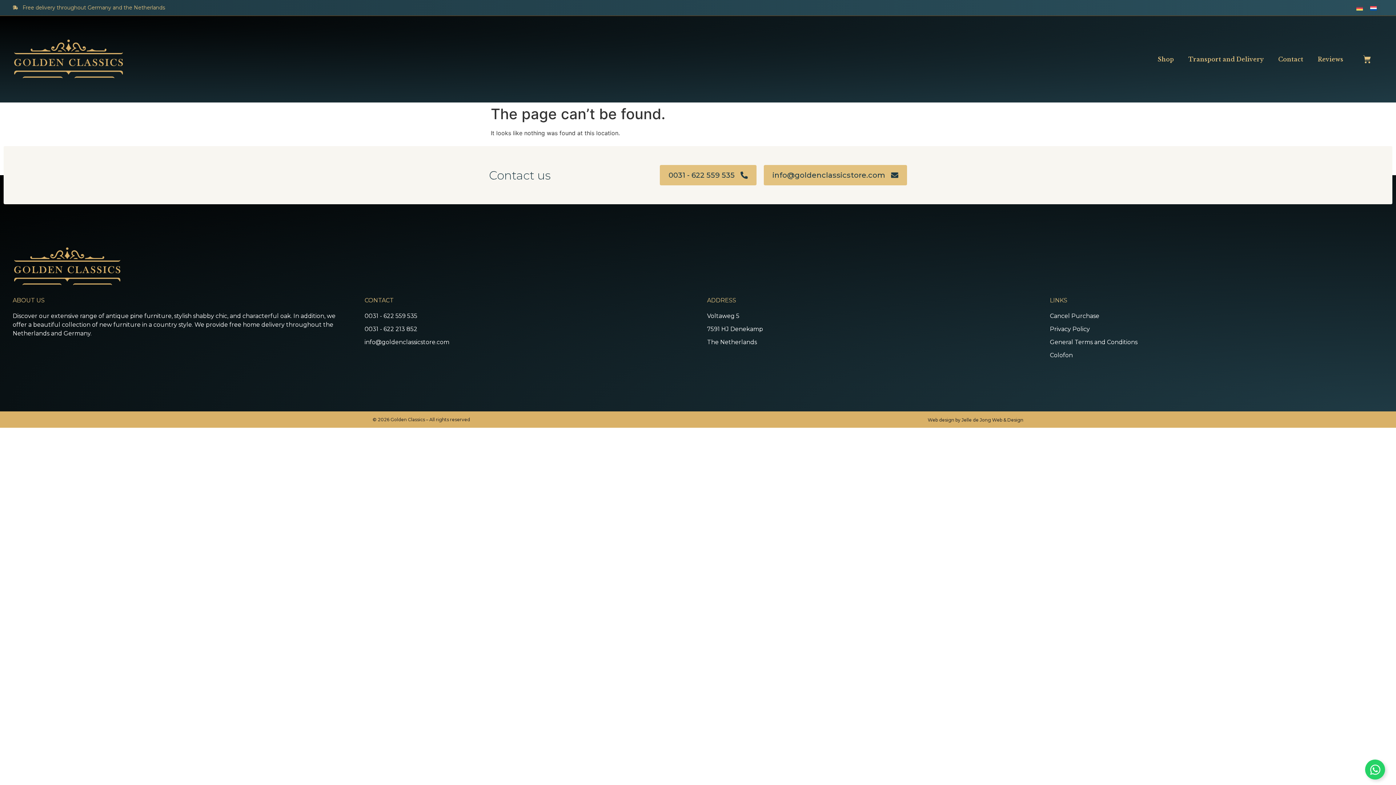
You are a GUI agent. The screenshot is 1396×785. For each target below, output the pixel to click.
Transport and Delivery (1226, 59)
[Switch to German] (1360, 8)
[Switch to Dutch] (1373, 8)
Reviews (1330, 59)
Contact (1290, 59)
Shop (1166, 59)
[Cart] (1367, 59)
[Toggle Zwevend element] (1375, 770)
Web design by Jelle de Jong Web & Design (975, 420)
